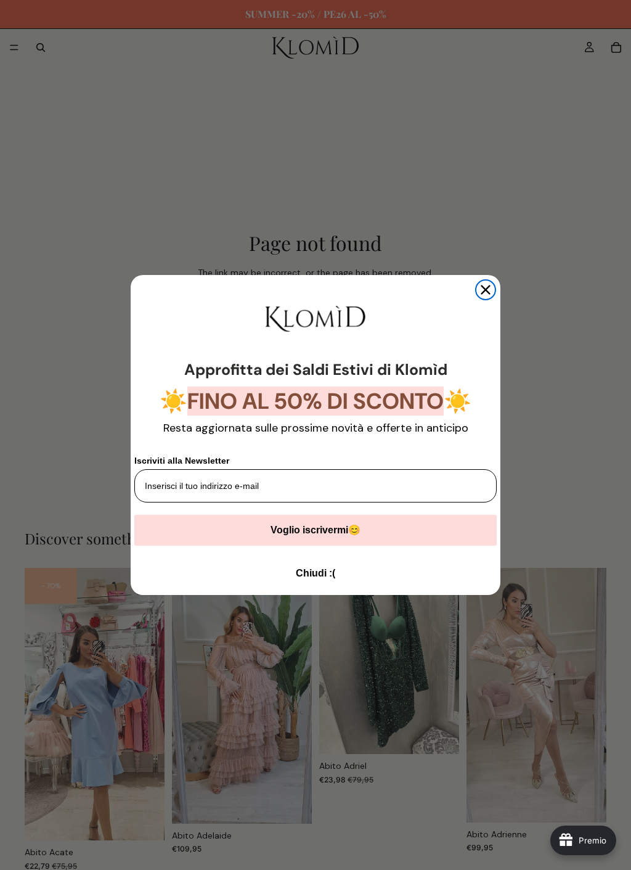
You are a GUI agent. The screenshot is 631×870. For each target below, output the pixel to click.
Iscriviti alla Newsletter (181, 461)
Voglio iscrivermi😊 (315, 530)
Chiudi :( (315, 573)
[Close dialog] (485, 290)
